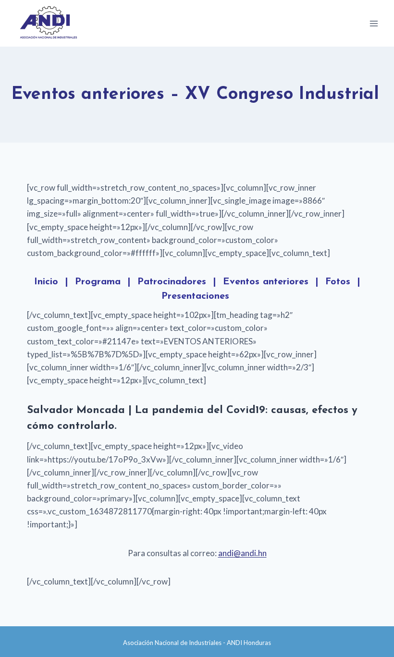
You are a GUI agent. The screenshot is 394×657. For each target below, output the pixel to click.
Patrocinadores (171, 282)
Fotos (337, 282)
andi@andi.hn (242, 553)
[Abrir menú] (373, 23)
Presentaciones (195, 296)
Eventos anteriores (265, 282)
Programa (98, 282)
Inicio (46, 282)
